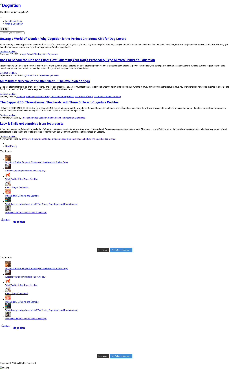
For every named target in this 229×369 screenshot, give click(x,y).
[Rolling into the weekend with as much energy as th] (29, 241)
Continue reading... (8, 51)
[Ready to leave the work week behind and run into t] (29, 234)
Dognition (20, 96)
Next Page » (11, 146)
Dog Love (71, 139)
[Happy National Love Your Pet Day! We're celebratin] (143, 234)
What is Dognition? (14, 24)
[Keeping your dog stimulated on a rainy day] (8, 168)
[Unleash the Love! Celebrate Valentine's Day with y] (29, 238)
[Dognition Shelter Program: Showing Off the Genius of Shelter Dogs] (8, 160)
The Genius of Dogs (84, 96)
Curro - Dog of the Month (16, 187)
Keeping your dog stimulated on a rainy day (25, 170)
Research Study (42, 96)
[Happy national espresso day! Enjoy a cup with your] (143, 245)
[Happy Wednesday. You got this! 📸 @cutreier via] (200, 238)
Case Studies (39, 117)
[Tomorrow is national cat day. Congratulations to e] (200, 245)
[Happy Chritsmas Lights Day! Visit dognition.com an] (200, 241)
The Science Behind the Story (107, 96)
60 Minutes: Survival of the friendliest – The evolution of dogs (45, 81)
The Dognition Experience (46, 54)
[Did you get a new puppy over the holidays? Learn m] (86, 241)
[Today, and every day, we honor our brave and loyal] (143, 231)
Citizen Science (53, 117)
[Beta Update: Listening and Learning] (8, 193)
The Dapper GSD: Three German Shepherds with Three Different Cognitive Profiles (59, 102)
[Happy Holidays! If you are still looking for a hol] (143, 241)
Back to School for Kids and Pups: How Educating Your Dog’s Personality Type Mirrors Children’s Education (77, 60)
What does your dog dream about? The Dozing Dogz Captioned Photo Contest (41, 204)
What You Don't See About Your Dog (21, 179)
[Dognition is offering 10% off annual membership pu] (86, 245)
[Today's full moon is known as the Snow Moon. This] (143, 238)
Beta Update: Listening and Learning (22, 196)
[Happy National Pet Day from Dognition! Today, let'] (29, 231)
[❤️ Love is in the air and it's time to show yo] (86, 238)
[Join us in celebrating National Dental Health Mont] (200, 234)
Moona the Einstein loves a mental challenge (26, 212)
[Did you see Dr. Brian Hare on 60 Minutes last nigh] (29, 245)
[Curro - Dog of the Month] (8, 185)
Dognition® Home (13, 21)
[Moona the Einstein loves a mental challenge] (8, 210)
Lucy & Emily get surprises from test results (31, 123)
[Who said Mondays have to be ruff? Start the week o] (86, 234)
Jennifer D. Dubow (30, 139)
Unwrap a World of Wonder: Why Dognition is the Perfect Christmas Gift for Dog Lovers (63, 39)
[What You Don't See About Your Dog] (8, 176)
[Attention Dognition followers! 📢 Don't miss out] (200, 231)
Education (30, 96)
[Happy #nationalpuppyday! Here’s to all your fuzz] (86, 231)
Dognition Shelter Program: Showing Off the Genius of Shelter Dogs (36, 162)
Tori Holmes (27, 117)
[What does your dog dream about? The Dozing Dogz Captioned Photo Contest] (8, 201)
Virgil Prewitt (28, 54)
